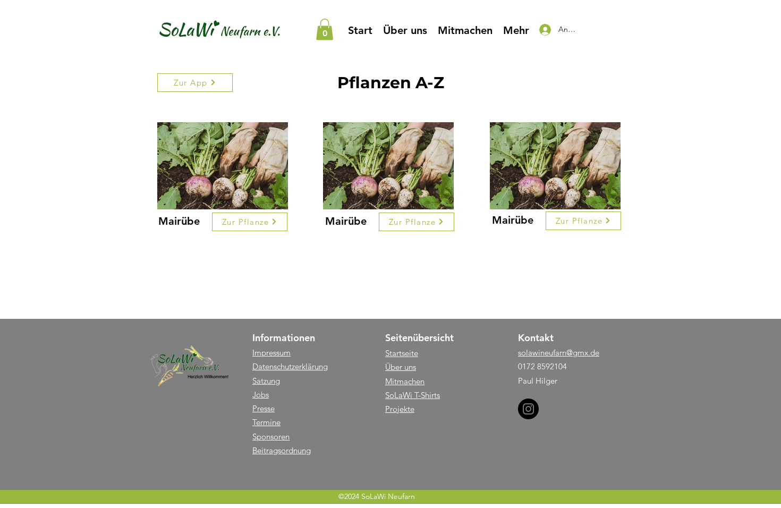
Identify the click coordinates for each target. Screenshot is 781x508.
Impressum (271, 353)
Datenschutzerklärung (290, 366)
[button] (325, 29)
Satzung (266, 381)
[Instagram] (528, 409)
